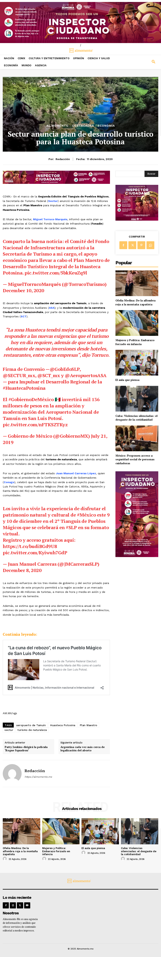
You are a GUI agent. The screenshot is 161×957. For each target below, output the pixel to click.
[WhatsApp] (150, 245)
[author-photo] (5, 859)
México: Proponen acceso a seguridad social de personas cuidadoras (135, 459)
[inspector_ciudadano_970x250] (80, 22)
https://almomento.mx (38, 776)
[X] (132, 245)
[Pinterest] (141, 245)
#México (86, 515)
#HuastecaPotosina (24, 388)
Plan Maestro (88, 725)
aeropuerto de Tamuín (31, 725)
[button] (140, 62)
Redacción (63, 159)
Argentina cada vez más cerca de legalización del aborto (82, 748)
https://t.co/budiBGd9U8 (30, 546)
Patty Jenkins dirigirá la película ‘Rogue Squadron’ (26, 748)
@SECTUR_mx (19, 375)
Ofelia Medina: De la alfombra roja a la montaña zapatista (135, 302)
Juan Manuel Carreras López (76, 473)
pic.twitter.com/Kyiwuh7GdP (35, 552)
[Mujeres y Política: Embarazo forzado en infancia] (136, 323)
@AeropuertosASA (85, 375)
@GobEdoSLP (65, 369)
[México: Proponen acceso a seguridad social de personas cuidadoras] (136, 438)
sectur (9, 730)
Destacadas (83, 125)
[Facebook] (123, 245)
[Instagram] (13, 905)
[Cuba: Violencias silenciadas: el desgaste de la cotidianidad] (136, 399)
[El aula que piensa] (136, 363)
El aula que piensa (127, 380)
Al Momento (57, 125)
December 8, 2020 (22, 570)
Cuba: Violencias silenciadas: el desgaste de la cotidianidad (136, 418)
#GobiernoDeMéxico (31, 399)
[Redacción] (12, 773)
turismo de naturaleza (32, 730)
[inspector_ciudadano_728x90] (56, 182)
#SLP (71, 527)
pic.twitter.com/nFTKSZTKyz (35, 424)
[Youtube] (27, 905)
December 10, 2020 (23, 290)
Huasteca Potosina (62, 725)
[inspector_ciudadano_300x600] (136, 556)
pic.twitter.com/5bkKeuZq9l (56, 273)
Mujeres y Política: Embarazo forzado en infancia (135, 342)
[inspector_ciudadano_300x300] (136, 219)
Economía (106, 125)
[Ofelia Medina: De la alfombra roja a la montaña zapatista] (136, 283)
